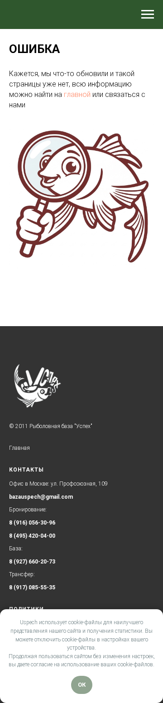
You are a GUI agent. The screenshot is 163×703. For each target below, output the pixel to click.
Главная (19, 448)
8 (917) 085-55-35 (32, 587)
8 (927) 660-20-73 (32, 562)
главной (77, 94)
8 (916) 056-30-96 (32, 523)
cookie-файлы (85, 622)
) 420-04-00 (40, 536)
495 (20, 536)
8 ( (12, 536)
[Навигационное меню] (147, 14)
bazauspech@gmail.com (41, 497)
